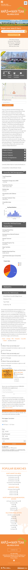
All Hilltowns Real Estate (13, 514)
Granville (23, 338)
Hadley (13, 504)
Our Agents (16, 380)
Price (3, 429)
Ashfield (13, 516)
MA (13, 338)
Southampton (13, 508)
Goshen (13, 527)
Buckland (13, 518)
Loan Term (4, 421)
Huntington (13, 529)
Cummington (13, 525)
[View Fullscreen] (4, 89)
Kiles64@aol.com (21, 555)
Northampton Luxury (13, 477)
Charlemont (13, 520)
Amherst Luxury (13, 491)
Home (3, 338)
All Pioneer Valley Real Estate (13, 501)
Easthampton (13, 502)
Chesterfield (13, 522)
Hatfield (13, 506)
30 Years (5, 424)
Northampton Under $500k (13, 482)
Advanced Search (13, 35)
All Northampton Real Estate (13, 475)
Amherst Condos (13, 494)
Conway (13, 523)
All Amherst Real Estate (13, 489)
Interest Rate (5, 439)
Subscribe (14, 410)
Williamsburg (13, 510)
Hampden (17, 338)
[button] (25, 31)
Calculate (14, 443)
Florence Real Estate (13, 484)
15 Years (11, 424)
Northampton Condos (13, 480)
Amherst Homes (13, 492)
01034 (5, 340)
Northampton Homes (13, 479)
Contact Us (16, 379)
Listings (8, 338)
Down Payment (6, 434)
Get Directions (8, 105)
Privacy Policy (9, 407)
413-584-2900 (4, 4)
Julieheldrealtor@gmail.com (6, 5)
